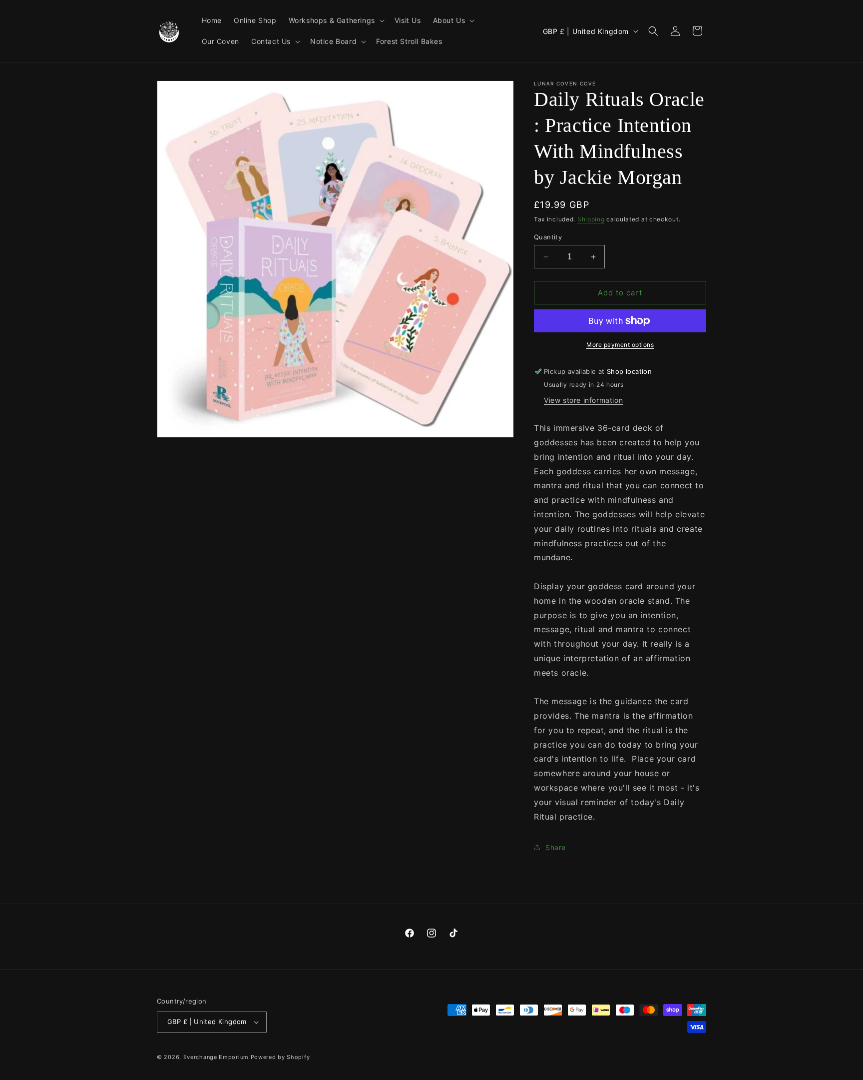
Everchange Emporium (216, 1057)
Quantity (548, 237)
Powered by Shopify (280, 1057)
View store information (583, 400)
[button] (336, 20)
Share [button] (555, 847)
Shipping (591, 219)
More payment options (620, 344)
